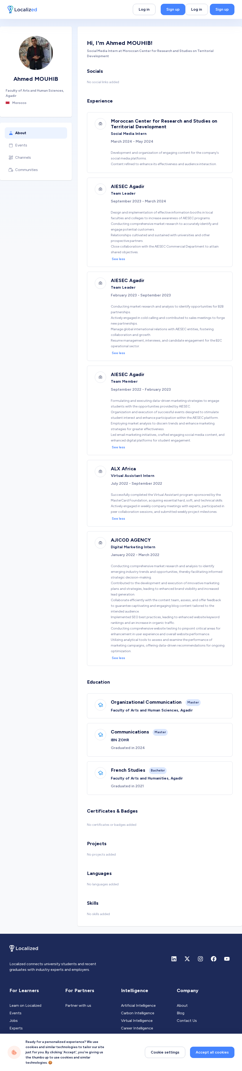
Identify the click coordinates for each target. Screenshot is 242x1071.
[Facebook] (213, 958)
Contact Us (187, 1020)
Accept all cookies (212, 1052)
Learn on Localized (25, 1005)
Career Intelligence (137, 1028)
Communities (26, 169)
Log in (144, 9)
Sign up (173, 9)
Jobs (13, 1020)
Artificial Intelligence (138, 1005)
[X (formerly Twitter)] (187, 958)
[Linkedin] (174, 958)
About (20, 133)
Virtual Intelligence (137, 1020)
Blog (180, 1013)
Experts (16, 1028)
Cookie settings (165, 1052)
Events (21, 145)
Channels (23, 157)
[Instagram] (200, 958)
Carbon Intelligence (137, 1013)
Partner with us (78, 1005)
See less (118, 259)
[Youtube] (227, 958)
